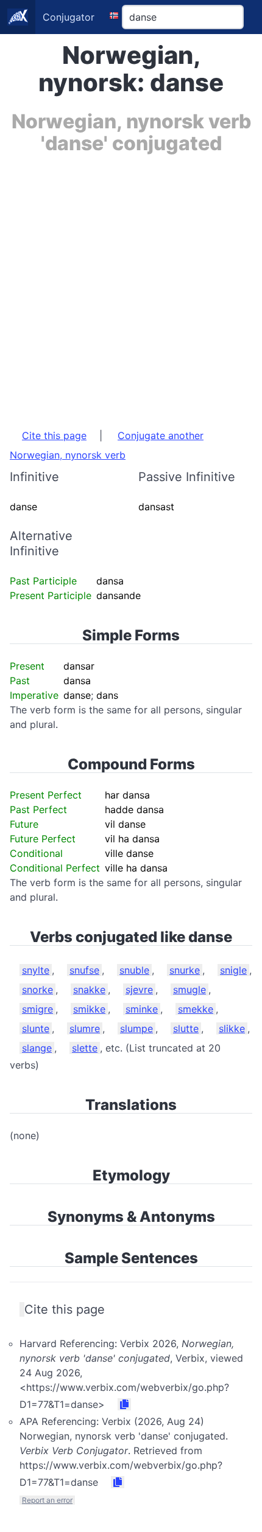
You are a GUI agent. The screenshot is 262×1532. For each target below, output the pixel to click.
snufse (84, 970)
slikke (232, 1028)
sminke (142, 1009)
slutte (186, 1028)
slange (37, 1048)
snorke (37, 989)
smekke (195, 1009)
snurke (184, 970)
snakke (89, 989)
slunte (35, 1028)
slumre (84, 1028)
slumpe (136, 1028)
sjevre (139, 989)
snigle (233, 970)
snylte (35, 970)
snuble (134, 970)
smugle (189, 989)
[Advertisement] (131, 285)
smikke (89, 1009)
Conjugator (68, 17)
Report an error (47, 1500)
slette (84, 1048)
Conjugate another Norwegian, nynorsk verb (107, 445)
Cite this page (54, 435)
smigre (37, 1009)
